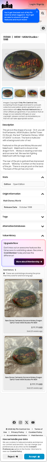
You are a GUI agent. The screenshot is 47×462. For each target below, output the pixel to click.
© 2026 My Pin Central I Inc (18, 429)
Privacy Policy (17, 432)
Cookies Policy (35, 432)
